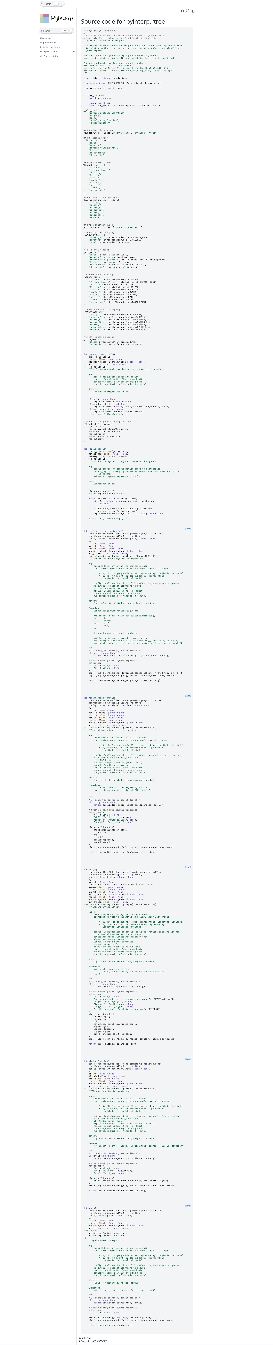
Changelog (45, 38)
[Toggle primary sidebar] (81, 11)
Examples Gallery (48, 51)
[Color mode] (193, 11)
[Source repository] (182, 11)
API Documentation (49, 56)
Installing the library (50, 47)
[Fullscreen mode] (187, 10)
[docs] (188, 528)
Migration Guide (48, 42)
